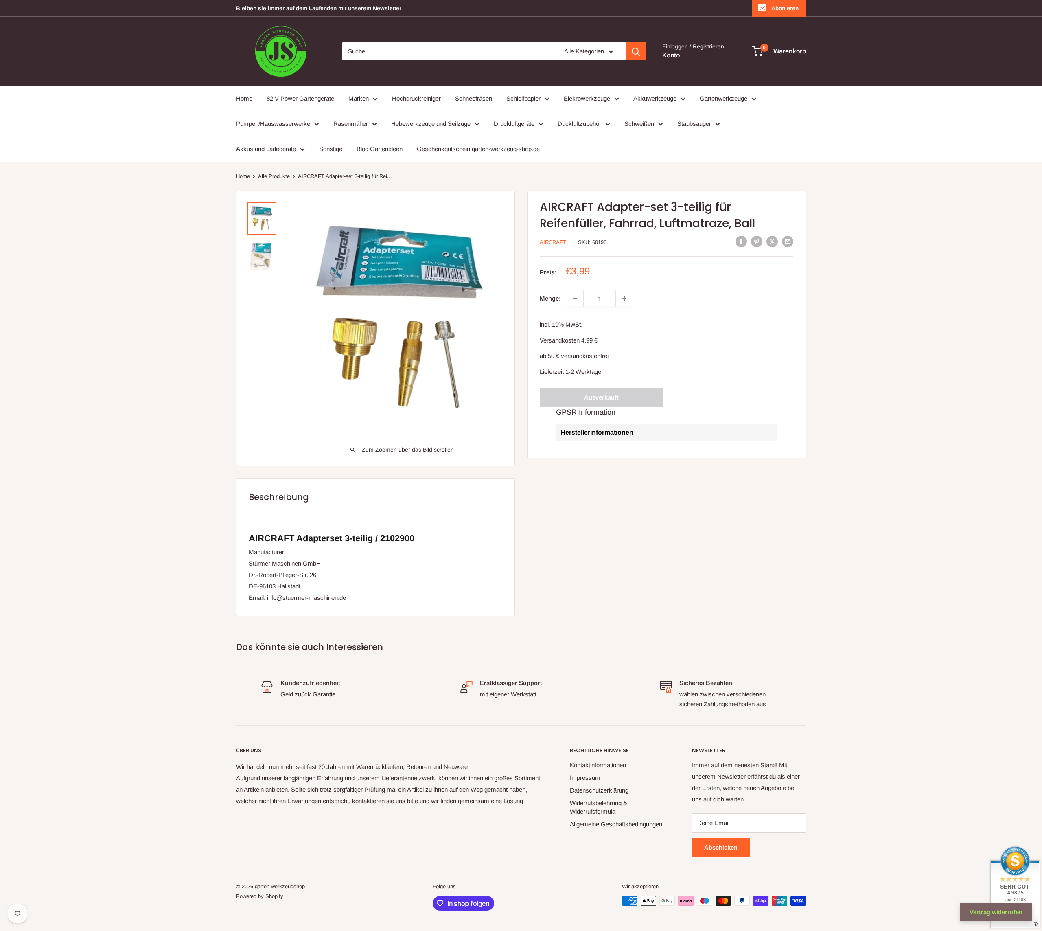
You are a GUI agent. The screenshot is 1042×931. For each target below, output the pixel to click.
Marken (358, 98)
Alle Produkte (274, 176)
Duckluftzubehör (579, 123)
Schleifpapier (523, 98)
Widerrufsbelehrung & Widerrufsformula (598, 807)
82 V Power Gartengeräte (300, 98)
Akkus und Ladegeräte (266, 148)
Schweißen (639, 123)
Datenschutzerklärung (599, 790)
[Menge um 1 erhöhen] (624, 298)
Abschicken (721, 847)
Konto (671, 55)
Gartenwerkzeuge (723, 98)
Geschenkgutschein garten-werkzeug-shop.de (478, 148)
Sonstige (330, 148)
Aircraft (553, 242)
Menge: (550, 298)
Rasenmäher (350, 123)
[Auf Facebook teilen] (741, 241)
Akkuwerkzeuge (654, 98)
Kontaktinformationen (598, 765)
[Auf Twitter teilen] (772, 241)
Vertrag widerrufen (996, 912)
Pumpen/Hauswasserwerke (273, 123)
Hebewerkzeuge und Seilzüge (431, 123)
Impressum (585, 777)
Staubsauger (694, 123)
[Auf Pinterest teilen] (756, 241)
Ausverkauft (601, 397)
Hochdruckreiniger (416, 98)
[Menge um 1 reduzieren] (574, 298)
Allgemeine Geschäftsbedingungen (616, 824)
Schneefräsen (473, 98)
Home (244, 98)
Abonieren (785, 8)
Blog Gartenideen (380, 148)
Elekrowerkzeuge (587, 98)
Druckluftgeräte (514, 123)
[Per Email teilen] (787, 241)
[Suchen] (636, 51)
